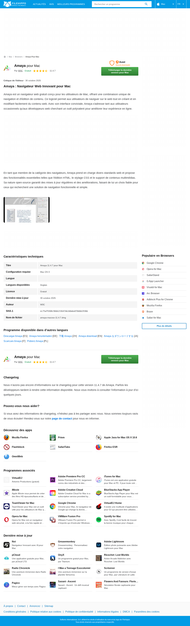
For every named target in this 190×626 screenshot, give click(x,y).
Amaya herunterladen (40, 336)
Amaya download (88, 336)
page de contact (62, 418)
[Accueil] (5, 56)
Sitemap (48, 606)
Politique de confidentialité (79, 611)
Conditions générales (15, 611)
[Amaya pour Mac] (7, 68)
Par (18, 71)
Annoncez (35, 606)
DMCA (126, 611)
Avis (51, 4)
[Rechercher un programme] (146, 4)
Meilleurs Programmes (71, 4)
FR (179, 4)
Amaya (27, 66)
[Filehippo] (15, 4)
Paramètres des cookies (146, 611)
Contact (21, 606)
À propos (8, 606)
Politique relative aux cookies (45, 611)
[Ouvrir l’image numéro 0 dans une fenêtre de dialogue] (27, 210)
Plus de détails (164, 326)
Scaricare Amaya (13, 341)
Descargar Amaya (13, 336)
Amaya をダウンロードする (118, 336)
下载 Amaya (65, 336)
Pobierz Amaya (35, 341)
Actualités (39, 4)
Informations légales (108, 611)
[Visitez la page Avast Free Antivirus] (119, 63)
